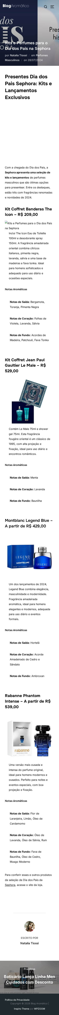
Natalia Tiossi (18, 55)
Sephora (10, 885)
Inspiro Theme (21, 1008)
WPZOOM (39, 1008)
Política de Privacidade (17, 999)
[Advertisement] (29, 133)
